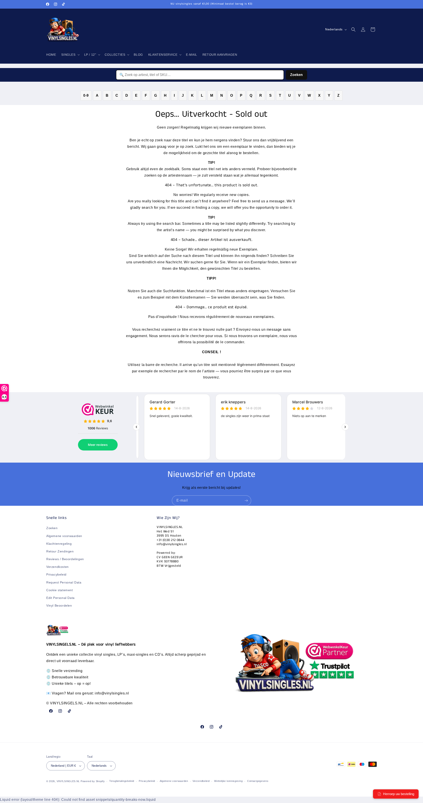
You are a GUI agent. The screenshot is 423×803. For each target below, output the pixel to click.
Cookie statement (59, 590)
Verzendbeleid (201, 781)
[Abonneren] (246, 500)
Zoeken (296, 75)
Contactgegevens (258, 781)
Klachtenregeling (59, 543)
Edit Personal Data (60, 598)
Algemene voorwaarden (64, 536)
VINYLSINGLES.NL (68, 781)
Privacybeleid (56, 574)
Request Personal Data (64, 582)
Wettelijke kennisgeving (228, 781)
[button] (70, 54)
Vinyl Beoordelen (59, 605)
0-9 (86, 95)
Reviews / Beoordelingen (65, 559)
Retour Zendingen (60, 551)
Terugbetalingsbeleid (121, 781)
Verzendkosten (57, 567)
